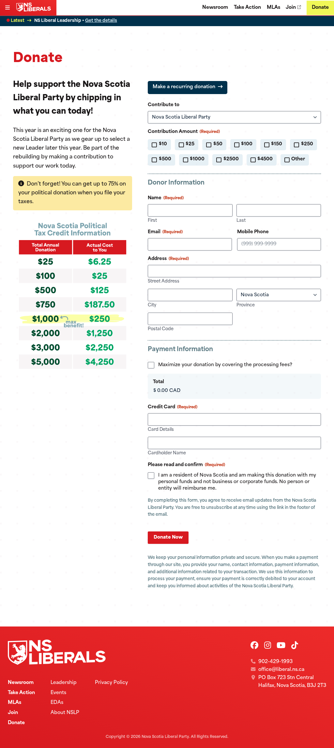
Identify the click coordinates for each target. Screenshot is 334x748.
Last (241, 221)
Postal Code (161, 329)
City (152, 305)
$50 (217, 144)
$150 (276, 144)
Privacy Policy (111, 682)
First (152, 221)
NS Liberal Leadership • (75, 21)
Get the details (101, 21)
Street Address (163, 281)
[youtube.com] (281, 646)
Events (58, 693)
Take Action (247, 7)
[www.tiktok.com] (294, 646)
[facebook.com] (254, 646)
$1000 (197, 159)
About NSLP (65, 712)
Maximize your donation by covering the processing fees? (225, 365)
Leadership (64, 682)
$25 (190, 144)
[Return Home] (35, 10)
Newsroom (215, 7)
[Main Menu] (8, 8)
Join (291, 7)
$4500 (265, 159)
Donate (320, 7)
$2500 (231, 159)
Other (298, 159)
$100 (246, 144)
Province (245, 305)
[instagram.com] (267, 646)
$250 (307, 144)
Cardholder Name (167, 453)
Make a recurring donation (184, 87)
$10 (163, 144)
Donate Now (168, 537)
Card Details (161, 430)
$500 (165, 159)
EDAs (57, 702)
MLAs (273, 7)
